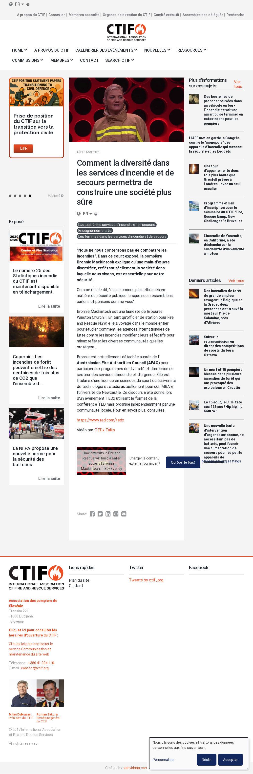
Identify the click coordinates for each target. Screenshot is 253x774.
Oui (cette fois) (183, 462)
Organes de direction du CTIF (126, 15)
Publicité (54, 196)
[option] (36, 118)
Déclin (206, 760)
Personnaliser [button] (164, 760)
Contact (76, 585)
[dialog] (198, 753)
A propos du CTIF (31, 15)
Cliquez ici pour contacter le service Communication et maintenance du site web (31, 649)
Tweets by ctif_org (146, 580)
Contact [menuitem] (89, 60)
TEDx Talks (105, 430)
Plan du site (79, 580)
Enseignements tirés (95, 231)
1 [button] (10, 196)
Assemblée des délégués (203, 15)
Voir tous (238, 84)
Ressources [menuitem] (188, 52)
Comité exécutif (166, 15)
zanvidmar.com (136, 768)
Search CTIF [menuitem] (116, 62)
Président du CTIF (21, 718)
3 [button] (20, 196)
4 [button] (25, 196)
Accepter (230, 760)
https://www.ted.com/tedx (100, 420)
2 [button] (15, 196)
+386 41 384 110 (41, 663)
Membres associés (84, 15)
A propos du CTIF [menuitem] (51, 50)
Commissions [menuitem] (24, 62)
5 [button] (30, 196)
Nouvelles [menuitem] (153, 52)
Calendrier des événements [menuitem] (102, 52)
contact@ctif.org (35, 668)
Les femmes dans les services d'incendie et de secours (122, 236)
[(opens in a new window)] (94, 514)
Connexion (56, 15)
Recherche (235, 15)
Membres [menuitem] (58, 62)
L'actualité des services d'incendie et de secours (116, 225)
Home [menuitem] (16, 52)
